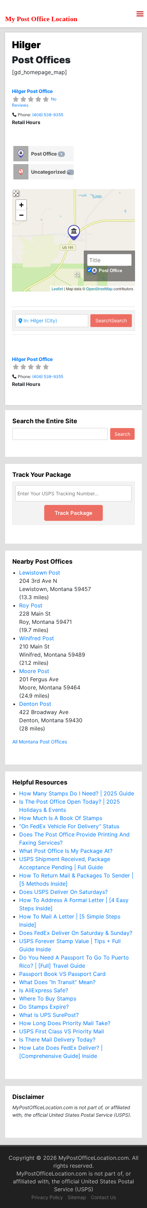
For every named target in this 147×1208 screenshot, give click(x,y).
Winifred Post (36, 638)
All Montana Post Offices (39, 741)
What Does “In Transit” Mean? (57, 982)
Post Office (46, 154)
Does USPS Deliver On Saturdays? (63, 891)
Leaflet (57, 288)
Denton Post (35, 703)
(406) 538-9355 (47, 114)
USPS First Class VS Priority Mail (61, 1031)
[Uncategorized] (20, 171)
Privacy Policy (47, 1197)
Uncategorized (51, 172)
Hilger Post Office (32, 91)
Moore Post (34, 671)
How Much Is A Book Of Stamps (60, 818)
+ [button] (21, 205)
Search (111, 320)
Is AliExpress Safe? (43, 990)
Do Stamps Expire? (44, 1006)
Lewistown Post (39, 572)
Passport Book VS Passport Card (62, 973)
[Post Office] (20, 153)
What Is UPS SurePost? (49, 1014)
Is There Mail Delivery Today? (57, 1039)
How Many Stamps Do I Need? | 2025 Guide (76, 793)
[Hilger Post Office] (74, 232)
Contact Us (103, 1197)
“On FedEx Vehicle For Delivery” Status (69, 826)
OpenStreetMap (99, 288)
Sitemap (77, 1197)
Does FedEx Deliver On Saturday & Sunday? (75, 932)
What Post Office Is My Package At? (65, 850)
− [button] (21, 215)
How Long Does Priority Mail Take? (64, 1023)
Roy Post (30, 605)
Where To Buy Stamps (47, 998)
